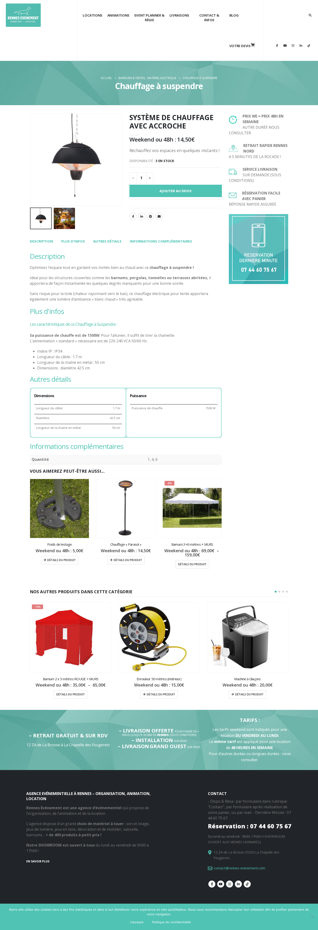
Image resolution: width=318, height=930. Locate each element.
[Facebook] (277, 45)
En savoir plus (37, 861)
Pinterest (150, 216)
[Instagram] (293, 45)
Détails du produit (61, 560)
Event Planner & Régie (149, 17)
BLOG (233, 15)
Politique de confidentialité (171, 922)
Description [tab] (41, 241)
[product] (59, 508)
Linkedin (238, 884)
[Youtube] (285, 45)
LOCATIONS (92, 15)
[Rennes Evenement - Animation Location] (23, 15)
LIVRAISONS (179, 15)
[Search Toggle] (310, 15)
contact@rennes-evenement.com (239, 868)
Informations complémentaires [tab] (161, 241)
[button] (275, 592)
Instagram (229, 884)
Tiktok (247, 884)
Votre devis (240, 45)
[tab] (41, 241)
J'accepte (137, 922)
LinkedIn (141, 216)
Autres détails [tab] (107, 241)
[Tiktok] (308, 45)
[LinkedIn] (301, 45)
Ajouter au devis (175, 190)
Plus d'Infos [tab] (73, 241)
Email (159, 216)
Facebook (133, 216)
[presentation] (30, 159)
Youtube (220, 884)
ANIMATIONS (118, 15)
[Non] (312, 916)
